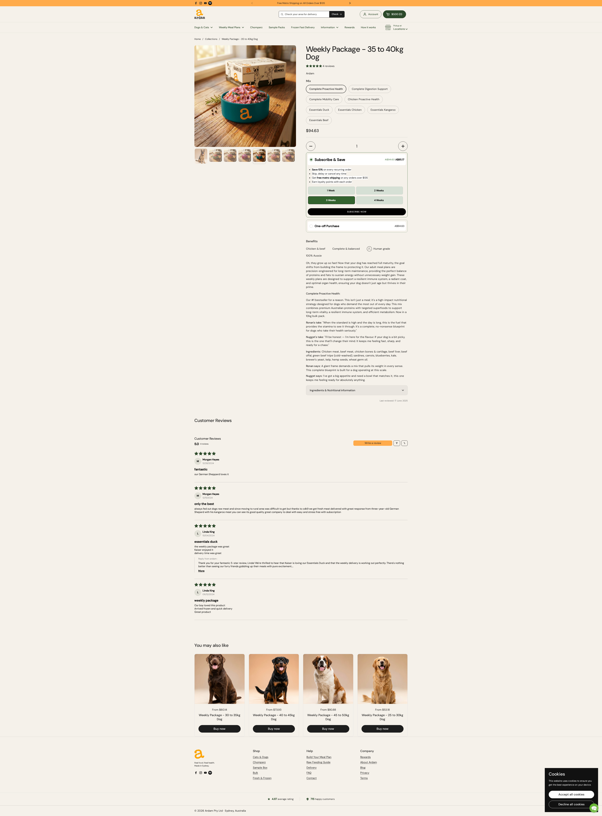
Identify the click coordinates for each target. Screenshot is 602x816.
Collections (211, 39)
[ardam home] (220, 754)
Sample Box (260, 767)
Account (373, 14)
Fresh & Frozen (262, 778)
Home (197, 39)
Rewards (365, 757)
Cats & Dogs (260, 757)
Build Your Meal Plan (318, 757)
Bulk (255, 772)
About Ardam (368, 762)
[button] (394, 14)
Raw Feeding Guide (318, 762)
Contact (311, 778)
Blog (362, 767)
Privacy (364, 772)
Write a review (373, 443)
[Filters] (396, 443)
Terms (364, 778)
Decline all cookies (571, 804)
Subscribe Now (357, 211)
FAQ (308, 772)
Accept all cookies (571, 794)
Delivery (311, 767)
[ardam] (199, 14)
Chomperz (259, 762)
